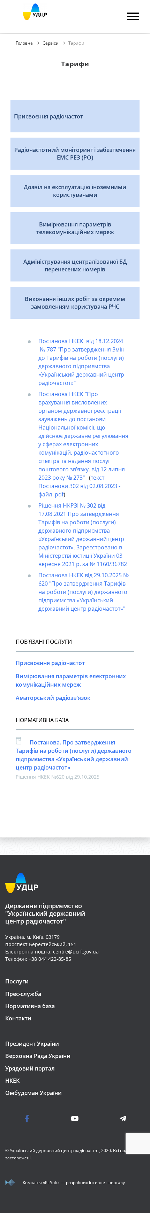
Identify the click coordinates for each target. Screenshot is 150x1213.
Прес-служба (23, 994)
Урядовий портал (30, 1068)
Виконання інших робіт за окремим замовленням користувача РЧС (75, 302)
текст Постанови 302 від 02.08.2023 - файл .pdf (79, 486)
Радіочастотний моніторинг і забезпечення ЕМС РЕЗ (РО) (75, 153)
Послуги (17, 981)
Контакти (18, 1018)
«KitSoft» (51, 1182)
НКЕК (12, 1080)
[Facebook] (40, 1118)
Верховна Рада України (37, 1056)
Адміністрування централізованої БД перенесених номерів (75, 265)
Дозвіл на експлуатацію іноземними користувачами (75, 191)
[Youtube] (75, 1118)
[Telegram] (109, 1118)
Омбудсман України (33, 1093)
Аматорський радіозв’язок (53, 698)
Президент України (32, 1044)
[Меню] (133, 17)
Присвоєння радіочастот (48, 116)
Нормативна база (30, 1006)
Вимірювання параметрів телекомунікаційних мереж (75, 228)
